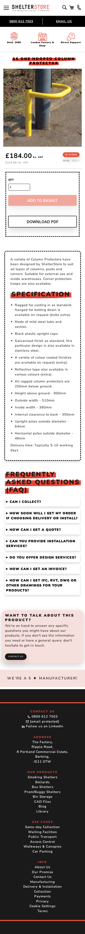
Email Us (64, 21)
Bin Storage (43, 796)
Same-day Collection (42, 827)
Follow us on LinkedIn (44, 726)
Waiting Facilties (42, 832)
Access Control (42, 842)
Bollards (42, 782)
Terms (42, 911)
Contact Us (15, 656)
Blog (42, 806)
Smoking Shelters (43, 777)
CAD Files (42, 801)
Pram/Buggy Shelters (42, 792)
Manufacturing (42, 882)
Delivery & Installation (42, 886)
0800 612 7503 (21, 21)
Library (42, 811)
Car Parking (42, 851)
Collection (42, 891)
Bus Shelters (42, 787)
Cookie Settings (42, 906)
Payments (42, 896)
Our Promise (42, 872)
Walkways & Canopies (42, 846)
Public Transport (42, 837)
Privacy (42, 901)
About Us (42, 867)
